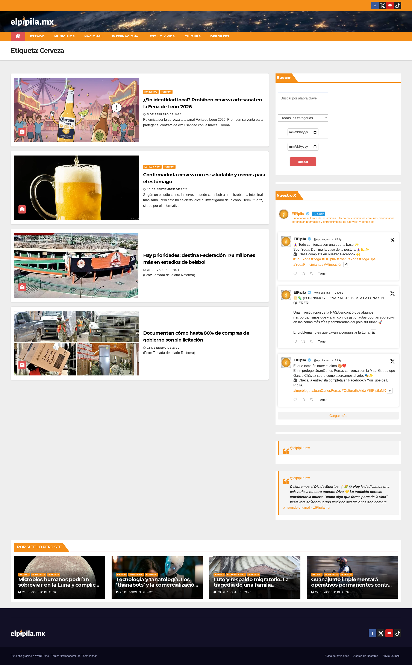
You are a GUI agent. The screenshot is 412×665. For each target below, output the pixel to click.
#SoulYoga (301, 259)
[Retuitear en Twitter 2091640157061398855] (304, 274)
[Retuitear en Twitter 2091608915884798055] (304, 342)
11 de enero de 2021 (163, 347)
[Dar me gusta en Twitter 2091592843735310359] (313, 400)
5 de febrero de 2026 (164, 114)
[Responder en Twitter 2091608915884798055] (296, 342)
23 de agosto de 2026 (39, 592)
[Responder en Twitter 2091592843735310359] (296, 400)
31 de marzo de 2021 (163, 269)
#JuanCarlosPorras (326, 390)
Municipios (64, 36)
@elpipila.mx (300, 448)
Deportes (219, 36)
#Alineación (333, 264)
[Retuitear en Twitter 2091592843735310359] (304, 400)
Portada (166, 92)
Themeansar (89, 655)
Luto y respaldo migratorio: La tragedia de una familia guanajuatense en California (251, 584)
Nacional (93, 36)
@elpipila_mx (322, 239)
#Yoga (316, 259)
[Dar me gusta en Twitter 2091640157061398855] (313, 274)
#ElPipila (329, 259)
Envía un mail (391, 655)
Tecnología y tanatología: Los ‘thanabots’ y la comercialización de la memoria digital (156, 584)
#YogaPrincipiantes (308, 264)
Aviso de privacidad (337, 655)
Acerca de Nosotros (365, 655)
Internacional (126, 36)
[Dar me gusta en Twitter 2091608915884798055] (313, 342)
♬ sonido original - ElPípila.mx (306, 507)
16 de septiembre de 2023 (167, 189)
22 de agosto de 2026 (332, 592)
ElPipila (300, 239)
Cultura (193, 36)
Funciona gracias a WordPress (30, 655)
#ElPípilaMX (376, 390)
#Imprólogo (302, 390)
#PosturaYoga (347, 259)
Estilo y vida (162, 36)
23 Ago (339, 239)
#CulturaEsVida (354, 390)
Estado (37, 36)
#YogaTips (367, 259)
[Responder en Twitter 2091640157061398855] (296, 274)
